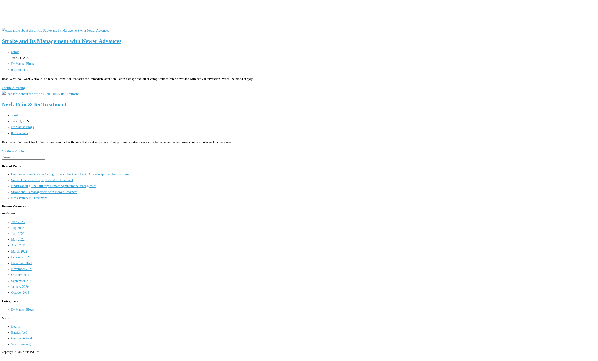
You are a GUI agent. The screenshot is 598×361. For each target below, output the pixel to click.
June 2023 (18, 222)
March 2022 (19, 251)
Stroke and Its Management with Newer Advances (61, 41)
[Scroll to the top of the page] (3, 356)
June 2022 (18, 233)
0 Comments (19, 70)
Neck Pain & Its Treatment (34, 104)
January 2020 (20, 287)
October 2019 (20, 292)
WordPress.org (21, 344)
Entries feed (19, 332)
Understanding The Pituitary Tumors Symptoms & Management (53, 186)
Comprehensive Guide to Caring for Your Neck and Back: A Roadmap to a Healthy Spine (70, 174)
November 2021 (21, 269)
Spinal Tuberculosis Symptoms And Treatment (42, 180)
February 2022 (21, 257)
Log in (15, 326)
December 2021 (21, 263)
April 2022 (18, 245)
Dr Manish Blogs (22, 63)
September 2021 (22, 281)
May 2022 (18, 239)
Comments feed (21, 338)
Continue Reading (15, 88)
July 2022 (17, 228)
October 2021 (20, 275)
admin (15, 52)
